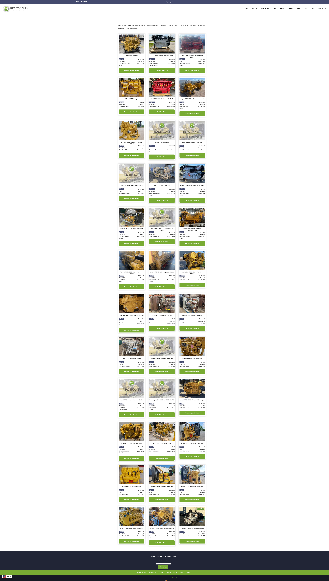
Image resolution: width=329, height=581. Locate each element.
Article (312, 9)
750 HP (121, 188)
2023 (153, 447)
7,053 (172, 319)
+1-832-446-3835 (82, 1)
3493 (173, 533)
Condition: (122, 63)
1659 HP (121, 529)
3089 (203, 149)
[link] (166, 2)
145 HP (181, 402)
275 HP (181, 145)
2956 (203, 106)
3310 (143, 364)
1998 (183, 404)
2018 (123, 233)
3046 (173, 149)
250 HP (121, 445)
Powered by (162, 578)
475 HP (181, 317)
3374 (203, 364)
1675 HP (121, 274)
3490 (203, 449)
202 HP (151, 231)
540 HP (121, 360)
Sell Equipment (279, 9)
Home (246, 9)
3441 (173, 406)
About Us (254, 9)
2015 (153, 104)
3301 (173, 278)
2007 (183, 531)
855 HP (151, 274)
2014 (183, 104)
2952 (173, 106)
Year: (120, 61)
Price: (140, 59)
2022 (153, 61)
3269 (173, 235)
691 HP (121, 59)
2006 (123, 147)
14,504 (172, 531)
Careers (186, 570)
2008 (123, 104)
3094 (143, 192)
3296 (143, 278)
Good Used (187, 149)
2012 (153, 233)
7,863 (142, 190)
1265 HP (151, 188)
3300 (203, 278)
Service (290, 9)
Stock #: (139, 63)
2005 (183, 147)
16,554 (142, 61)
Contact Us (322, 9)
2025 (123, 319)
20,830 (202, 61)
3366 (173, 364)
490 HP (181, 102)
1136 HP (181, 188)
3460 (203, 406)
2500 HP (151, 102)
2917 (143, 106)
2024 (123, 404)
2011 (153, 319)
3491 (203, 492)
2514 (143, 63)
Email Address (163, 558)
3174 (203, 192)
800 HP (181, 445)
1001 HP (181, 529)
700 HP (181, 488)
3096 (173, 192)
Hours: (139, 61)
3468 (173, 449)
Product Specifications (131, 70)
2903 (203, 63)
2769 (173, 63)
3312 (173, 321)
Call (143, 59)
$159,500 (141, 102)
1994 (183, 362)
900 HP (151, 529)
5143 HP (151, 145)
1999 (183, 233)
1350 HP (121, 102)
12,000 (142, 147)
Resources (301, 9)
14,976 (202, 147)
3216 (143, 235)
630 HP (121, 488)
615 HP (181, 231)
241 (203, 404)
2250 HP (181, 59)
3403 (143, 406)
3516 (143, 533)
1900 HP (151, 59)
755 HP (151, 402)
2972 (143, 149)
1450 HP (121, 402)
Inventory (265, 9)
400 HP (121, 317)
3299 (143, 321)
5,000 (202, 531)
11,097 (142, 362)
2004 (123, 61)
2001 (153, 190)
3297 (203, 235)
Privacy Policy (176, 575)
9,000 (142, 531)
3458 (143, 449)
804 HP (181, 360)
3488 (173, 492)
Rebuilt (126, 106)
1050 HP (121, 145)
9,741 (202, 319)
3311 (203, 321)
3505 (203, 533)
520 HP (151, 317)
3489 (143, 492)
